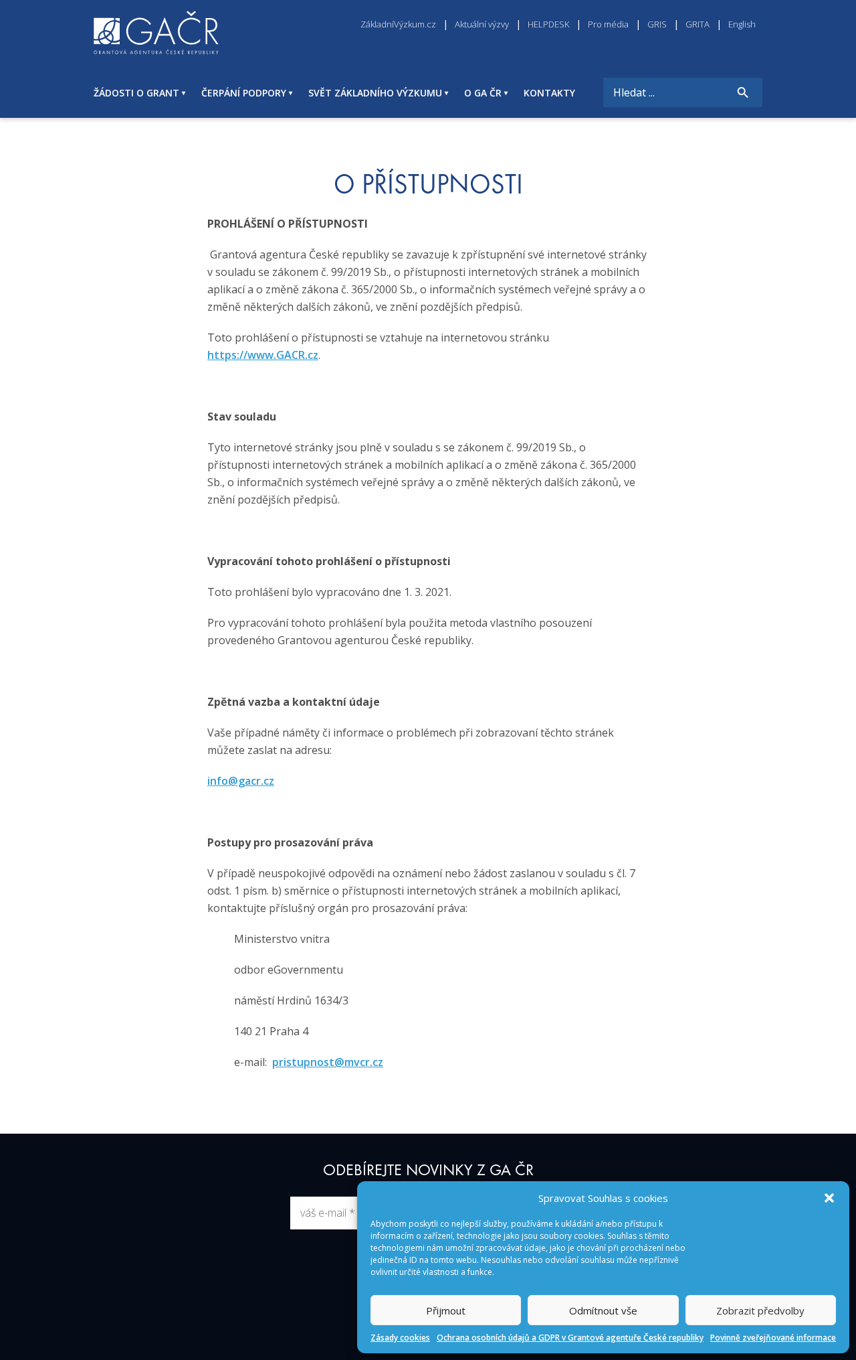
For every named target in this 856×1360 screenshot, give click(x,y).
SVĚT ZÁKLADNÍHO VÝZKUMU (375, 92)
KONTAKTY (549, 92)
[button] (829, 1198)
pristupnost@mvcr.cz (327, 1062)
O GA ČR (483, 92)
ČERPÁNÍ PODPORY (243, 92)
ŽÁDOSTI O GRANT (136, 92)
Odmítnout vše (603, 1310)
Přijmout (445, 1310)
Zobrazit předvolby (760, 1310)
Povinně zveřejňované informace (773, 1337)
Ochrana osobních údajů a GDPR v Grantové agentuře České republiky (570, 1337)
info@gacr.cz (240, 780)
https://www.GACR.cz (262, 355)
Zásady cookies (400, 1337)
